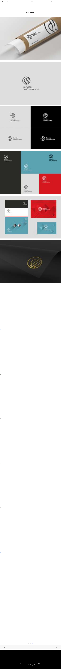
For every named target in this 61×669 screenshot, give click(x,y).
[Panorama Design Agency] (30, 1)
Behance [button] (17, 654)
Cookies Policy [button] (43, 654)
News (52, 1)
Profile (7, 1)
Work (3, 1)
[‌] (30, 14)
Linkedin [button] (26, 654)
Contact (57, 1)
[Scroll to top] (59, 665)
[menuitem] (3, 2)
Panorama (32, 643)
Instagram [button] (35, 654)
